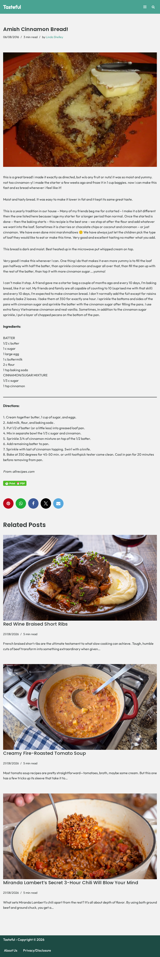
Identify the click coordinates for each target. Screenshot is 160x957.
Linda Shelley (54, 37)
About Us (10, 950)
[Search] (153, 7)
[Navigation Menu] (145, 7)
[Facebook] (33, 503)
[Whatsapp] (21, 503)
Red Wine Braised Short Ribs (35, 624)
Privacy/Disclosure (37, 950)
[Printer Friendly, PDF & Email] (14, 483)
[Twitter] (46, 503)
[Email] (58, 503)
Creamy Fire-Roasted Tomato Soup (44, 753)
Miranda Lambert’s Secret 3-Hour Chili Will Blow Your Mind (70, 882)
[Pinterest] (8, 503)
